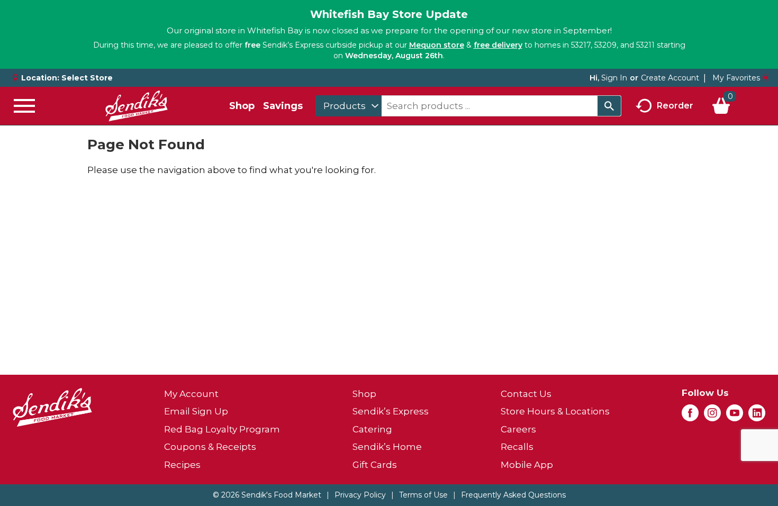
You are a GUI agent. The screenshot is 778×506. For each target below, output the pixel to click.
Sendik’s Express (390, 411)
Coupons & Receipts (210, 446)
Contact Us (526, 393)
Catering (372, 429)
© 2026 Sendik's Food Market (267, 495)
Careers (518, 429)
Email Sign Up (196, 411)
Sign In (614, 78)
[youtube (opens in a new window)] (734, 416)
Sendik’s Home (387, 446)
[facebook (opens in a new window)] (690, 416)
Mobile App (527, 464)
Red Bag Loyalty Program (222, 429)
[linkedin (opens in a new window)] (756, 416)
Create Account (670, 78)
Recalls (517, 446)
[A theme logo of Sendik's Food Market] (136, 106)
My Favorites (736, 78)
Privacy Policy (360, 495)
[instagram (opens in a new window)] (712, 416)
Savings (283, 106)
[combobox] (348, 105)
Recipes (182, 464)
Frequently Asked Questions (513, 495)
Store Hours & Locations (555, 411)
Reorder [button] (675, 105)
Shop (242, 106)
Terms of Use (423, 495)
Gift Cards (374, 464)
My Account (191, 393)
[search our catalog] (609, 106)
